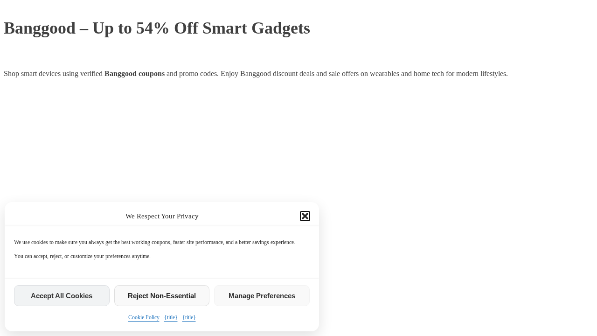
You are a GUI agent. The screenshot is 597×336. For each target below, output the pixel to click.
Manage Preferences (262, 296)
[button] (305, 216)
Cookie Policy (144, 317)
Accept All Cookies (61, 296)
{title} (171, 317)
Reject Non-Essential (162, 296)
